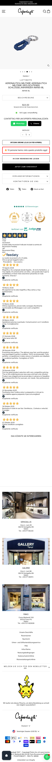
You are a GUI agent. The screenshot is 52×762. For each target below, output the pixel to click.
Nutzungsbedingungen (26, 653)
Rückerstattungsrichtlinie (26, 659)
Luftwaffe (26, 80)
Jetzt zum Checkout (26, 167)
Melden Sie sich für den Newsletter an (25, 667)
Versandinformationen (26, 176)
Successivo (18, 262)
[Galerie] (26, 551)
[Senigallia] (26, 505)
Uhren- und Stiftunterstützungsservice (26, 642)
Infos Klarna (26, 649)
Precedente (7, 262)
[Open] (6, 755)
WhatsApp (20, 123)
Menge (26, 130)
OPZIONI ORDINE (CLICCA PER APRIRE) (26, 142)
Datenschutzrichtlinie (26, 656)
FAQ (26, 646)
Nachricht (26, 639)
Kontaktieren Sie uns (26, 181)
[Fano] (26, 597)
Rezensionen (26, 636)
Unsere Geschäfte (26, 632)
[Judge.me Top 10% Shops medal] (40, 217)
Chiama (36, 123)
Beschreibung (26, 98)
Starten (25, 76)
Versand (16, 107)
